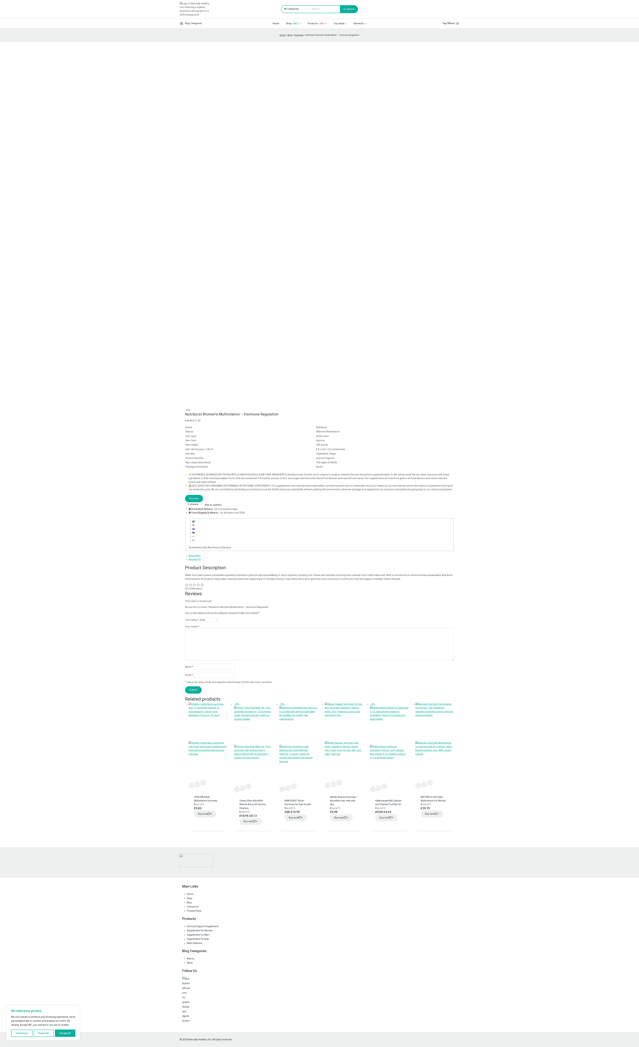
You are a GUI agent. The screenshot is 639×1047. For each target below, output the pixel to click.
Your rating (192, 620)
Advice (190, 958)
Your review (192, 626)
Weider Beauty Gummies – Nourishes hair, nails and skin (344, 801)
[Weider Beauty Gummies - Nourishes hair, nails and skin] (344, 741)
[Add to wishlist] (191, 785)
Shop (190, 898)
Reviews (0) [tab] (195, 559)
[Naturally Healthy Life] (196, 9)
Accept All (65, 1033)
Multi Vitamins (194, 943)
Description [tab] (195, 555)
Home (276, 23)
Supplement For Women (200, 930)
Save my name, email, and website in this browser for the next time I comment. (230, 682)
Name (189, 666)
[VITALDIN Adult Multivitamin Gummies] (208, 741)
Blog (189, 902)
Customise (22, 1033)
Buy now (194, 498)
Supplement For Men (198, 934)
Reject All (43, 1033)
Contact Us (193, 906)
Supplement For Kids (198, 939)
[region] (43, 1022)
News (190, 962)
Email (189, 675)
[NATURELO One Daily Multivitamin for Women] (434, 741)
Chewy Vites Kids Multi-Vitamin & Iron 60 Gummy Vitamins (252, 804)
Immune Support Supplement (203, 926)
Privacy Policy (194, 911)
